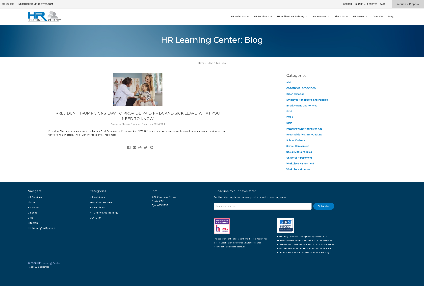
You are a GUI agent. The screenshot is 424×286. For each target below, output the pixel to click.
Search (347, 4)
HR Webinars (238, 16)
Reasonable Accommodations (304, 134)
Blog (391, 16)
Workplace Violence (298, 169)
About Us (340, 16)
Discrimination (295, 93)
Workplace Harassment (300, 163)
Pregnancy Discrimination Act (304, 128)
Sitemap (33, 222)
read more (110, 134)
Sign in (359, 4)
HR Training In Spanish (41, 228)
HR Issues (359, 16)
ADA (288, 82)
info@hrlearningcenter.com (35, 4)
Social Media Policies (299, 151)
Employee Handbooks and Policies (307, 99)
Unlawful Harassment (299, 157)
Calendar (378, 16)
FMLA (289, 117)
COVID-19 (95, 217)
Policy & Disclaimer (38, 266)
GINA (289, 122)
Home (201, 63)
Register (372, 4)
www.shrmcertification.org (317, 252)
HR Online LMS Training (291, 16)
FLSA (289, 111)
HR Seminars (262, 16)
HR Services (320, 16)
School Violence (295, 140)
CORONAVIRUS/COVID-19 (301, 88)
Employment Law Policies (301, 105)
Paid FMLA (221, 63)
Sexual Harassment (297, 146)
